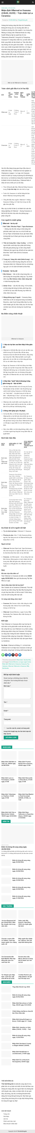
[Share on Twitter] (9, 655)
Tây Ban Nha (11, 8)
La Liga (21, 662)
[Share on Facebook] (6, 655)
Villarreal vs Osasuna (20, 666)
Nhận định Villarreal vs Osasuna (11, 664)
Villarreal (10, 666)
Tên (5, 702)
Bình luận (7, 686)
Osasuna (24, 664)
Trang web (7, 719)
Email (6, 711)
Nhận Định (4, 8)
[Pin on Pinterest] (16, 655)
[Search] (33, 2)
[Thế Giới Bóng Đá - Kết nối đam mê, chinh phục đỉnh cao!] (18, 2)
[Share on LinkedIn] (19, 655)
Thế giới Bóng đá (22, 20)
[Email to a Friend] (13, 655)
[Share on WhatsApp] (2, 655)
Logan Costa (27, 662)
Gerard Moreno (13, 662)
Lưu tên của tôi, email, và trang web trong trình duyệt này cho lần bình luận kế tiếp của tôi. (17, 731)
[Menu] (2, 2)
